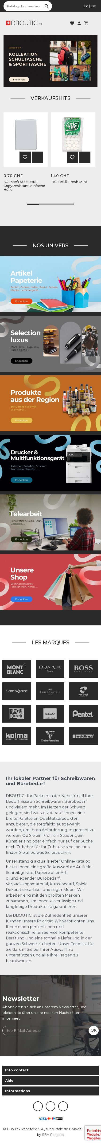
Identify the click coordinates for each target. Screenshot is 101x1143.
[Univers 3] (50, 582)
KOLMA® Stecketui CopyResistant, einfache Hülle (24, 186)
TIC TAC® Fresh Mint (69, 182)
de (93, 6)
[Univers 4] (50, 403)
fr (86, 6)
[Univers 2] (50, 522)
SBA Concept (53, 1135)
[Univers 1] (50, 343)
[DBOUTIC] (25, 23)
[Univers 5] (50, 284)
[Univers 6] (50, 462)
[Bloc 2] (50, 61)
